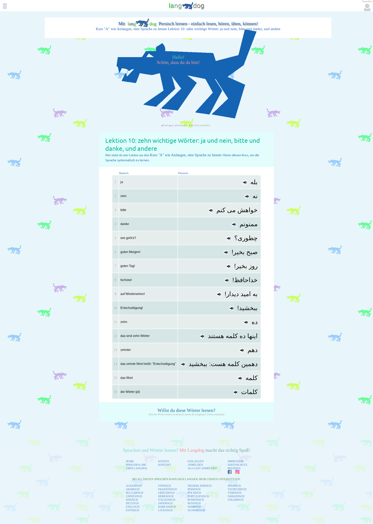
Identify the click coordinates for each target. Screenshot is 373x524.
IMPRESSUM (235, 461)
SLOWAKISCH (196, 510)
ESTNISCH (132, 510)
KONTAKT (164, 464)
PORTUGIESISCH (198, 496)
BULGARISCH (134, 492)
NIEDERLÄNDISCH (200, 485)
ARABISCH (132, 489)
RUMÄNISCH (196, 499)
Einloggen (168, 125)
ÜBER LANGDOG (136, 468)
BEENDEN (234, 468)
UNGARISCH (235, 499)
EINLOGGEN (196, 461)
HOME (130, 461)
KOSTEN (163, 461)
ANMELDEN (195, 464)
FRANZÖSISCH (167, 489)
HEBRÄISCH (165, 496)
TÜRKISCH (234, 492)
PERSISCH (194, 489)
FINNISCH (164, 485)
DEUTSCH (132, 503)
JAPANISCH (165, 503)
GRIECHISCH (166, 492)
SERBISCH (194, 506)
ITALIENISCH (166, 499)
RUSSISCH (194, 503)
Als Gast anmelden (200, 125)
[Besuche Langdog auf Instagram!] (235, 472)
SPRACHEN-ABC (136, 464)
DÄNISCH (132, 499)
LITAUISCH (165, 510)
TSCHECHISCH (237, 489)
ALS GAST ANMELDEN (202, 468)
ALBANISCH (133, 485)
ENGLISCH (132, 506)
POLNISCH (194, 492)
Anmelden (182, 125)
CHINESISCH (134, 496)
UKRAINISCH (236, 496)
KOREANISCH (167, 506)
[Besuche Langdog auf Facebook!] (228, 472)
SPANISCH (234, 485)
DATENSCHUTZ (237, 464)
